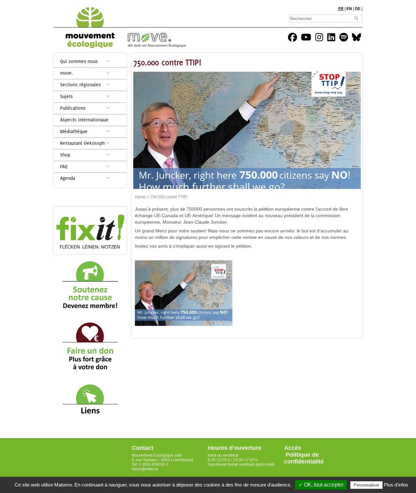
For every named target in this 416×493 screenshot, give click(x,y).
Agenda (67, 178)
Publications (72, 108)
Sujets (66, 96)
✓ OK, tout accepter (321, 484)
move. (66, 73)
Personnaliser (366, 485)
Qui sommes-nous (79, 61)
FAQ (64, 166)
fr (341, 8)
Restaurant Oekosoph (82, 143)
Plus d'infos (396, 484)
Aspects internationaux (84, 119)
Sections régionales (80, 84)
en (349, 8)
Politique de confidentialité (304, 458)
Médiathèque (73, 131)
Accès (292, 448)
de (357, 8)
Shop (65, 154)
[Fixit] (90, 230)
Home (140, 197)
